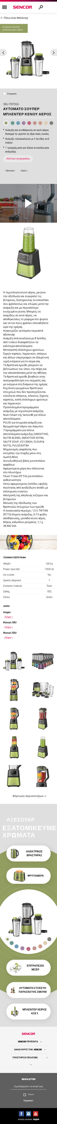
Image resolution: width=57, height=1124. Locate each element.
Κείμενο (31, 1094)
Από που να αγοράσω (18, 158)
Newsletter (28, 1079)
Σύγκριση (11, 94)
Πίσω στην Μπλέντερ (16, 18)
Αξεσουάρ (10, 171)
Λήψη (7, 617)
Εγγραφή (28, 1100)
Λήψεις (24, 171)
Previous (3, 52)
